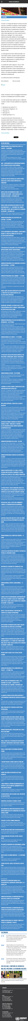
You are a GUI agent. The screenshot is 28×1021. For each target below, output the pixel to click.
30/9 (2, 945)
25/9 (2, 959)
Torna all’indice (5, 20)
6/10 (2, 936)
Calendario (4, 932)
